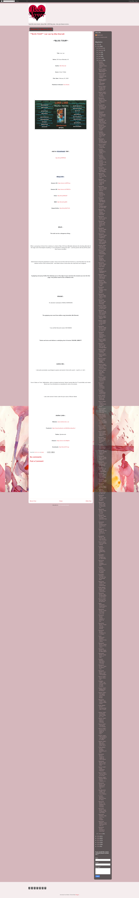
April (99, 56)
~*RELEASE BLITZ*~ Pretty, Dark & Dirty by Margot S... (102, 458)
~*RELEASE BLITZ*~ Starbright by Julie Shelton (101, 199)
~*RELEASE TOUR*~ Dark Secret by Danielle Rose (102, 583)
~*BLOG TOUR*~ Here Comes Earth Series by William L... (102, 433)
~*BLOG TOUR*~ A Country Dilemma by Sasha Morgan (102, 251)
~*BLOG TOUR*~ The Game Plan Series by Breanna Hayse (102, 366)
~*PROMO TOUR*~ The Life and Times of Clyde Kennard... (102, 684)
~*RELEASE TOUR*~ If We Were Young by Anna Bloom (102, 241)
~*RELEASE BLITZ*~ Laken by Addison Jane (102, 667)
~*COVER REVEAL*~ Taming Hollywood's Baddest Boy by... (101, 549)
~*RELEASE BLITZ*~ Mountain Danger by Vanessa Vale (102, 258)
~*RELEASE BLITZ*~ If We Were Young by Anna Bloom (102, 312)
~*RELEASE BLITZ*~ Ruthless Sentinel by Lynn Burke (101, 385)
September (101, 50)
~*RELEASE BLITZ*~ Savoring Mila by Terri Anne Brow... (102, 115)
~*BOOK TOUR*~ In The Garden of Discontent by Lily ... (102, 322)
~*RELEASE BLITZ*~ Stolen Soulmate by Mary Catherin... (102, 169)
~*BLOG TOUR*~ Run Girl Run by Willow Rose (102, 70)
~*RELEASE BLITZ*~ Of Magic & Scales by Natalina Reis (102, 101)
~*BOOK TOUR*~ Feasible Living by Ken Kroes (102, 307)
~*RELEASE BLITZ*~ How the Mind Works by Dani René (102, 595)
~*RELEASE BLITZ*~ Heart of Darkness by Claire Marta (102, 810)
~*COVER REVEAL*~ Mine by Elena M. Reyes (102, 797)
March (100, 58)
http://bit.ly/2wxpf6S (62, 202)
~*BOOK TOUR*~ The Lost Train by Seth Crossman (102, 94)
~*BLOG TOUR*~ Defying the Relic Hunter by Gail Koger (102, 410)
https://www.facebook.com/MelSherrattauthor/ (63, 428)
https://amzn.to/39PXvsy (64, 183)
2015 (98, 844)
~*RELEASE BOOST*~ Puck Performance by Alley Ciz (102, 823)
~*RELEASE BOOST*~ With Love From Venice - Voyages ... (102, 817)
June (99, 52)
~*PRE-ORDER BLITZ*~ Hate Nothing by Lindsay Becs (102, 589)
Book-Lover (100, 35)
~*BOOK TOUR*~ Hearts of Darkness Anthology (102, 720)
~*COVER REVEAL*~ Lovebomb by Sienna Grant (101, 391)
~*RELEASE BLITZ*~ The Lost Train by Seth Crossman (102, 538)
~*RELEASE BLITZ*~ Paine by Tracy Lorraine (102, 511)
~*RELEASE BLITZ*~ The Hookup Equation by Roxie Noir (101, 212)
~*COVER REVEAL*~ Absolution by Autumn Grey (102, 446)
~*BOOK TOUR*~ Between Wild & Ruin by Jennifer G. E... (102, 779)
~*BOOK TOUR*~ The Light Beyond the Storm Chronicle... (102, 373)
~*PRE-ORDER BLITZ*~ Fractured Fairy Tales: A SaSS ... (102, 708)
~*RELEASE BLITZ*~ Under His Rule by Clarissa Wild (102, 230)
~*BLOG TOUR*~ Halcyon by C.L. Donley (102, 355)
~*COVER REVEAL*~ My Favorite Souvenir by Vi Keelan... (102, 163)
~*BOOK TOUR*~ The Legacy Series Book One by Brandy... (102, 695)
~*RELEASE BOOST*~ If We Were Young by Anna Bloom (102, 140)
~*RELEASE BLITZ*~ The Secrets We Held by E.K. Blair (101, 224)
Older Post (88, 501)
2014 (98, 846)
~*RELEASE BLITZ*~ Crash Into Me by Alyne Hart (102, 611)
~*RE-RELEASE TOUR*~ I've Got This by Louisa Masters (102, 792)
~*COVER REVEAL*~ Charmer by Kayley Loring (102, 156)
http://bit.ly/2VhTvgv (64, 447)
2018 (98, 838)
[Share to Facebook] (52, 452)
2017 (98, 840)
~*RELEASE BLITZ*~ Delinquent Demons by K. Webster (102, 335)
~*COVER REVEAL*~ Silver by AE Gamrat (101, 194)
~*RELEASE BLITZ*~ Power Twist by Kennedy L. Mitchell (102, 626)
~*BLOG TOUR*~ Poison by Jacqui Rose (102, 146)
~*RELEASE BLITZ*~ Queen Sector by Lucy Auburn (102, 645)
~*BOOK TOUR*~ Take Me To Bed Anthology (102, 247)
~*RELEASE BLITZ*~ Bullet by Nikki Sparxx (102, 650)
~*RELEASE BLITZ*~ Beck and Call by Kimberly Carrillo (102, 127)
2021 (98, 44)
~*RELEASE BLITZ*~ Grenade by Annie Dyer (101, 829)
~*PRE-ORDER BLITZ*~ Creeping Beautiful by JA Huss (102, 750)
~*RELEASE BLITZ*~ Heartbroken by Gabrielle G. (102, 270)
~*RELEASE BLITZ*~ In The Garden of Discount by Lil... (102, 532)
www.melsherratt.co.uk (63, 421)
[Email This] (48, 452)
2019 (98, 836)
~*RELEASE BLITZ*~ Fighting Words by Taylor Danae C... (102, 498)
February (100, 60)
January (100, 833)
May (99, 54)
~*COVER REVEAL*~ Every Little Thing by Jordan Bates (102, 65)
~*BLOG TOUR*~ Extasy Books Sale (102, 678)
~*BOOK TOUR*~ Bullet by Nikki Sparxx (102, 317)
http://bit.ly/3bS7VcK (65, 208)
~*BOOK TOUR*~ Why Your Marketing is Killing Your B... (102, 743)
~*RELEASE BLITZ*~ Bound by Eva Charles (102, 480)
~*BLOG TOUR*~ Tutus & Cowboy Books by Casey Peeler (102, 404)
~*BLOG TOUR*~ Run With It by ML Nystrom (102, 600)
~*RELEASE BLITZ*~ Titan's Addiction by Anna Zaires (102, 276)
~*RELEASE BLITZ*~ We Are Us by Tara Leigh (102, 175)
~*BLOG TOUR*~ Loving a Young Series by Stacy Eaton (102, 422)
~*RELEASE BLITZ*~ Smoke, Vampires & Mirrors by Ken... (101, 618)
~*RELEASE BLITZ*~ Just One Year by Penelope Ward (102, 345)
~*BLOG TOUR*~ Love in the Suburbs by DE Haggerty (102, 75)
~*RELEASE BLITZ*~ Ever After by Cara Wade (102, 763)
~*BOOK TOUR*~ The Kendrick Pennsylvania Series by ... (102, 379)
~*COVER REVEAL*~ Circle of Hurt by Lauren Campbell (101, 570)
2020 (98, 46)
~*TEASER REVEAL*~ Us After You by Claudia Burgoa (102, 469)
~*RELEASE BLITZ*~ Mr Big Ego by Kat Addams (102, 452)
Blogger (77, 894)
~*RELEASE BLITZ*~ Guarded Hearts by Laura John (102, 205)
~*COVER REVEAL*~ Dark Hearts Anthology (101, 661)
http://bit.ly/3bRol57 (62, 195)
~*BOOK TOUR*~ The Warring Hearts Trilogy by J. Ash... (102, 714)
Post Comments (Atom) (63, 505)
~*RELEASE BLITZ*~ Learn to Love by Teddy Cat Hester (102, 182)
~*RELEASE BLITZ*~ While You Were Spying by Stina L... (102, 518)
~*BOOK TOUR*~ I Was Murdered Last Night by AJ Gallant (102, 737)
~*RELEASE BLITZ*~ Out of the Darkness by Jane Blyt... (102, 463)
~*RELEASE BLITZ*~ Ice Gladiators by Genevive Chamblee (101, 804)
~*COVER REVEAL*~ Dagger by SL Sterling (102, 151)
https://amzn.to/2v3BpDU (63, 440)
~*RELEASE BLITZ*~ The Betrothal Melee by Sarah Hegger (102, 283)
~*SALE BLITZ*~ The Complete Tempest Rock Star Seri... (102, 416)
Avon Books (66, 84)
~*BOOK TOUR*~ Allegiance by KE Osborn (102, 689)
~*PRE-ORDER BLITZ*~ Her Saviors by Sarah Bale (101, 397)
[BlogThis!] (49, 452)
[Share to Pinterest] (54, 452)
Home (61, 501)
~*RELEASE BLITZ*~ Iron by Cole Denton (102, 218)
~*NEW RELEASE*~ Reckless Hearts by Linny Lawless (102, 639)
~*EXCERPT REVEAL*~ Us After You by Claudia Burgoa (102, 121)
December (100, 48)
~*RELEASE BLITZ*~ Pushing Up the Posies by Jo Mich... (102, 525)
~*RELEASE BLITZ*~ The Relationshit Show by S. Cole (101, 786)
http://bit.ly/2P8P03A (61, 157)
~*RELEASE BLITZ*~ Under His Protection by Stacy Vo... (102, 328)
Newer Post (33, 501)
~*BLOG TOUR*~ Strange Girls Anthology (102, 351)
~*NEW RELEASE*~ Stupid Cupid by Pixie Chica (102, 605)
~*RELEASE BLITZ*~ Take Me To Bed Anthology (102, 301)
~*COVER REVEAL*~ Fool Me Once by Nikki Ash (102, 491)
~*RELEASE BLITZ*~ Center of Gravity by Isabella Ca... (102, 235)
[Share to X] (51, 452)
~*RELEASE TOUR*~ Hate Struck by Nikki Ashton (102, 701)
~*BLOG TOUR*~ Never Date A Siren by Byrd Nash (102, 427)
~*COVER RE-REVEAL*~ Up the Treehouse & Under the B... (102, 107)
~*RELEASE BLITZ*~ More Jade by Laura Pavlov (102, 296)
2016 (98, 842)
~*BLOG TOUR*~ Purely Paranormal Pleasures (102, 769)
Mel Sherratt (63, 65)
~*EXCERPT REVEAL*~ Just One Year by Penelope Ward (102, 577)
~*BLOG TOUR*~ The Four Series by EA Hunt (102, 774)
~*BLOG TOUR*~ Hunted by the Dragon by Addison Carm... (102, 731)
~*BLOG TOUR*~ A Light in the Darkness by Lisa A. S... (102, 88)
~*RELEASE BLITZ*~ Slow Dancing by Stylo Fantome (102, 475)
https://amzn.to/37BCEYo (64, 189)
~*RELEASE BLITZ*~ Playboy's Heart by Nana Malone (102, 290)
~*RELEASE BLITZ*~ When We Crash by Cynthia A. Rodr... (102, 440)
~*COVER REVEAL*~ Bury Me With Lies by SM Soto (102, 134)
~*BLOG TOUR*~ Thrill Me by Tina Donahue (102, 725)
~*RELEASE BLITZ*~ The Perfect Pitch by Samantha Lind (101, 505)
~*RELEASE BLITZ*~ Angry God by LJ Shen (102, 655)
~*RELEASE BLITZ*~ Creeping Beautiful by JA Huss (102, 563)
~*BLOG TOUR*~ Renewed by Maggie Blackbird (102, 360)
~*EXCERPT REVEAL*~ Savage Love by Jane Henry (102, 556)
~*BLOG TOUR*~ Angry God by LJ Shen (102, 340)
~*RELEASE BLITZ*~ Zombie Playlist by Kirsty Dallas (102, 485)
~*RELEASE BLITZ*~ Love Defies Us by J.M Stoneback (102, 672)
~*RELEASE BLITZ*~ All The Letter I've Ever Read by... (102, 188)
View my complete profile (101, 37)
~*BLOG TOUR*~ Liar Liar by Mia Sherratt (102, 543)
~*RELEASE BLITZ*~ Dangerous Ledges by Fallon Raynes (102, 757)
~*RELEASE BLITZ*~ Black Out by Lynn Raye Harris (102, 264)
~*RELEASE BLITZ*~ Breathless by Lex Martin (102, 632)
